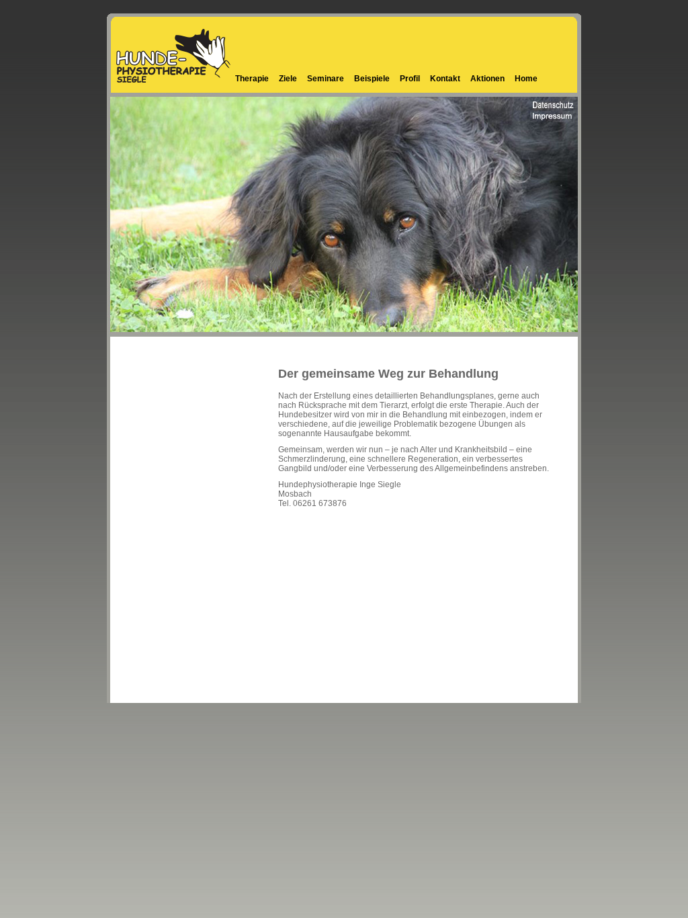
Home (526, 78)
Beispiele (372, 78)
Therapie (252, 78)
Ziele (288, 78)
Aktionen (487, 78)
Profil (410, 78)
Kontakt (445, 78)
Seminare (325, 78)
